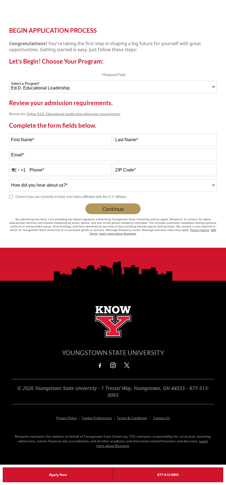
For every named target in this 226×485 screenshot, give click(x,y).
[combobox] (113, 87)
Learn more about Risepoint (117, 233)
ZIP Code (125, 170)
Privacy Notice (199, 230)
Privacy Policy (66, 418)
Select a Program (25, 84)
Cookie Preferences (97, 418)
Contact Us (161, 418)
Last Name (126, 139)
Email (17, 154)
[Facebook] (99, 365)
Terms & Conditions (132, 418)
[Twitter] (127, 365)
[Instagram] (113, 365)
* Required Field (113, 75)
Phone (36, 170)
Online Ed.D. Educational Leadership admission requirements (73, 113)
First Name (22, 139)
